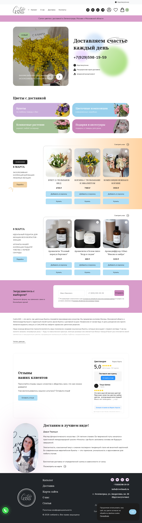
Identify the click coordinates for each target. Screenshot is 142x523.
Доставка (51, 10)
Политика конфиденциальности (57, 510)
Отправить (119, 293)
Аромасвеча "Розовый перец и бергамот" (58, 252)
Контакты (62, 10)
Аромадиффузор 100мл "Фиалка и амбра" (116, 252)
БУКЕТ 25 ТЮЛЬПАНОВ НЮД (58, 181)
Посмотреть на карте (52, 465)
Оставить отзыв (28, 398)
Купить (59, 201)
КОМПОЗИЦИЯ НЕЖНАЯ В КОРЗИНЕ (116, 181)
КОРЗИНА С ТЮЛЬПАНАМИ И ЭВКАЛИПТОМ (87, 181)
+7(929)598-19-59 (90, 57)
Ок (133, 512)
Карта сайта (50, 491)
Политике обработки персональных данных (85, 301)
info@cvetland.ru (120, 489)
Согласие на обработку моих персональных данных (99, 299)
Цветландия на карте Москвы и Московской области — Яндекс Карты (109, 411)
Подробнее (104, 516)
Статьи (47, 503)
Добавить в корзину (59, 194)
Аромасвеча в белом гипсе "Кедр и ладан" (87, 252)
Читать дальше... (19, 341)
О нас (42, 10)
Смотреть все (119, 144)
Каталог (34, 10)
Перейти (20, 184)
